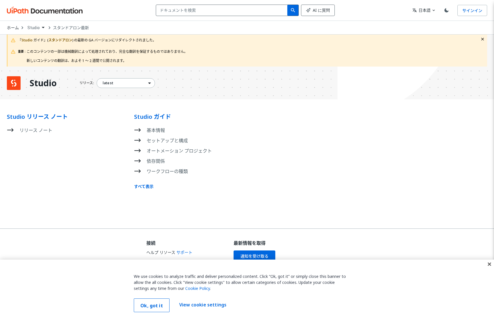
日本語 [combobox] (421, 10)
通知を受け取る (254, 256)
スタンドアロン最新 (71, 28)
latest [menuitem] (108, 83)
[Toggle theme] (447, 10)
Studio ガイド (152, 116)
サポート (184, 252)
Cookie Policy (197, 288)
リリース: (86, 83)
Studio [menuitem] (33, 27)
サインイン (472, 10)
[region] (247, 289)
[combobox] (222, 10)
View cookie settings (202, 304)
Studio (43, 83)
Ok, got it (151, 305)
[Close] (489, 264)
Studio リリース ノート (37, 116)
